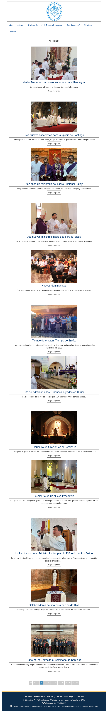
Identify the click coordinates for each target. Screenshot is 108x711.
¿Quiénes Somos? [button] (35, 25)
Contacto (12, 32)
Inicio (11, 25)
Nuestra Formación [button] (54, 25)
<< (31, 683)
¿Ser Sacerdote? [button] (73, 25)
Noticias (20, 25)
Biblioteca (88, 25)
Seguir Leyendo (54, 91)
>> (77, 683)
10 (70, 683)
